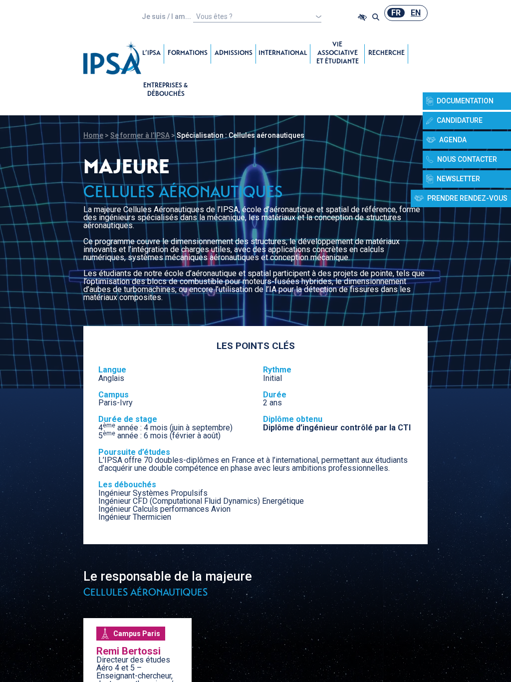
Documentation (465, 101)
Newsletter (458, 179)
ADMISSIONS (234, 53)
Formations (188, 53)
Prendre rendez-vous (467, 198)
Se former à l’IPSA (140, 135)
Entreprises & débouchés (165, 90)
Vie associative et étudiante (337, 53)
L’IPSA (151, 53)
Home (93, 135)
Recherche (386, 53)
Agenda (453, 140)
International (282, 53)
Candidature (460, 120)
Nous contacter (467, 159)
